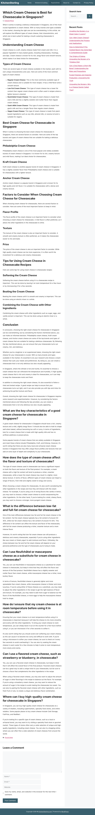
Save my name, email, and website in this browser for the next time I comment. (30, 793)
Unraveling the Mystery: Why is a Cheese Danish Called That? (80, 87)
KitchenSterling (10, 2)
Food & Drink (55, 3)
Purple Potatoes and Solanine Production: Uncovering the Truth (80, 78)
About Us (66, 3)
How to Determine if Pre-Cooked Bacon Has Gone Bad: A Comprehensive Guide (80, 50)
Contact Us (76, 3)
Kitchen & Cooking (41, 3)
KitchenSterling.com (45, 811)
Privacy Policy (88, 3)
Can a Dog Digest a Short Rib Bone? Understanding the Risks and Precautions (80, 68)
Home (29, 3)
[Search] (89, 16)
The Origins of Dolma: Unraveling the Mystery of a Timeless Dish (79, 59)
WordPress (65, 811)
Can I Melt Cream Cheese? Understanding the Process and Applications (79, 40)
